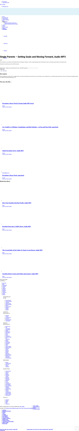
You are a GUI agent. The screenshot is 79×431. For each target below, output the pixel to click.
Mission (6, 400)
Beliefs (6, 401)
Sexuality (7, 382)
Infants (6, 340)
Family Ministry (8, 319)
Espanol (6, 309)
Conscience (7, 335)
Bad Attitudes (7, 384)
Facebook (4, 286)
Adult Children (8, 346)
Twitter (3, 287)
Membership (4, 285)
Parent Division (8, 300)
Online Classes (8, 303)
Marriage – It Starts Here (7, 356)
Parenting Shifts (8, 336)
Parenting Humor (7, 349)
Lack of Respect (8, 385)
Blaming (7, 380)
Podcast (3, 294)
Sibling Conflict (8, 394)
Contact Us (4, 292)
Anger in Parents (7, 373)
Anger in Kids (8, 371)
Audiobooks (7, 329)
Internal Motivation (7, 353)
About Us (7, 399)
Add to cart (2, 69)
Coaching (7, 302)
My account (4, 1)
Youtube (3, 291)
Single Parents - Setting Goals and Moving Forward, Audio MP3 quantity (13, 68)
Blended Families (7, 308)
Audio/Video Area (5, 2)
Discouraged (7, 395)
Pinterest (3, 289)
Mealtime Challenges (7, 387)
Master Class (7, 326)
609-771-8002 (22, 406)
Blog (3, 284)
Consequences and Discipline (8, 392)
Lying (6, 381)
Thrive (6, 333)
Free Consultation (7, 328)
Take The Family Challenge (7, 365)
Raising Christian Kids (8, 363)
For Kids (7, 318)
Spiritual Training (7, 390)
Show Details (9, 106)
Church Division (8, 301)
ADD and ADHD (7, 376)
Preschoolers (7, 342)
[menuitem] (40, 1)
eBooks (6, 330)
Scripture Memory (7, 351)
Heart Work (7, 332)
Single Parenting (8, 304)
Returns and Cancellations (28, 408)
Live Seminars (8, 317)
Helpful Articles (8, 347)
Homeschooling (8, 354)
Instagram (4, 290)
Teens (6, 345)
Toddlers (7, 341)
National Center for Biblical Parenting (12, 408)
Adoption (7, 377)
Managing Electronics (7, 379)
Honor (6, 334)
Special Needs (8, 306)
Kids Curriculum (7, 339)
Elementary (7, 343)
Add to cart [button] (4, 106)
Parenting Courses (7, 316)
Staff (6, 402)
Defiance (7, 374)
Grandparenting (8, 357)
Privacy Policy (21, 408)
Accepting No (8, 383)
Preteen (6, 344)
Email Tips (4, 283)
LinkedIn (4, 288)
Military (6, 305)
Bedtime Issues (8, 388)
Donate (3, 293)
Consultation (7, 320)
